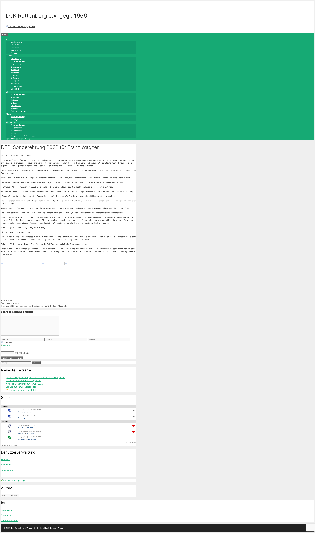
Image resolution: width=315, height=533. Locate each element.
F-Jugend (15, 83)
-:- (134, 438)
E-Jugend (15, 81)
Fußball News (7, 300)
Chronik (14, 53)
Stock (8, 114)
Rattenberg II (22, 412)
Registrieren (7, 470)
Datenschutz (7, 515)
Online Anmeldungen (19, 111)
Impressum (6, 510)
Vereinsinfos (15, 45)
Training (14, 133)
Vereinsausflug (17, 106)
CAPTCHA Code (22, 353)
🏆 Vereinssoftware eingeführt (21, 390)
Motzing (20, 427)
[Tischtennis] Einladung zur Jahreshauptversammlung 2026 (35, 377)
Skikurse (14, 100)
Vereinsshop (16, 59)
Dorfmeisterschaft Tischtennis (23, 136)
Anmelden (6, 464)
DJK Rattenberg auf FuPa (9, 445)
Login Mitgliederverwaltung (18, 139)
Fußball (9, 56)
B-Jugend (15, 72)
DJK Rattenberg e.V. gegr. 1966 (46, 15)
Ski (7, 92)
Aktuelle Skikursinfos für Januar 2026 (24, 384)
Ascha (29, 418)
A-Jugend (15, 70)
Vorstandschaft (17, 42)
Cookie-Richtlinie (9, 520)
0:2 (134, 417)
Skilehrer (14, 108)
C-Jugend (15, 75)
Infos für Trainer (17, 89)
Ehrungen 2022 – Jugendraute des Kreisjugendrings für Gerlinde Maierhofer (34, 306)
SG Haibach (21, 439)
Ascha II (31, 412)
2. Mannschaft (16, 67)
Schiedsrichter (16, 86)
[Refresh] (5, 345)
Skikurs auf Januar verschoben (21, 387)
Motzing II (21, 433)
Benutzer (5, 459)
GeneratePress (56, 528)
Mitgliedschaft (16, 50)
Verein (9, 39)
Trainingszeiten (17, 119)
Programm (15, 97)
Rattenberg (21, 418)
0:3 (134, 411)
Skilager (14, 103)
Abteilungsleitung (18, 61)
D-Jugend (15, 78)
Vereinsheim (15, 47)
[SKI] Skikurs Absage (10, 303)
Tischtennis (11, 122)
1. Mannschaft (16, 64)
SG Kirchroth (32, 439)
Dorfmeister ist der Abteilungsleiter (23, 380)
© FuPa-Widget (131, 442)
